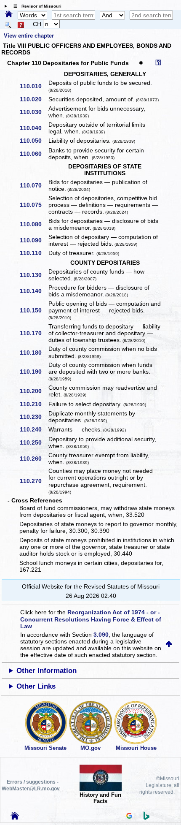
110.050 (34, 140)
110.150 (34, 310)
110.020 (34, 99)
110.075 (34, 204)
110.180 (34, 352)
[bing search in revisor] (146, 817)
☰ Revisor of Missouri (35, 6)
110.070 (34, 185)
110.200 (34, 391)
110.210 (34, 404)
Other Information (46, 671)
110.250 (34, 442)
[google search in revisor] (129, 816)
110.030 (34, 112)
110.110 (34, 253)
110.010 (34, 86)
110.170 (34, 333)
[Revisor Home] (15, 817)
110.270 (34, 481)
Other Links (36, 686)
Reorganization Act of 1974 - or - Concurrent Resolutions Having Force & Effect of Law (90, 619)
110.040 (34, 128)
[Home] (9, 15)
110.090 (34, 240)
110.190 (34, 371)
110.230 (34, 416)
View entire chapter (28, 36)
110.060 (34, 153)
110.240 (34, 429)
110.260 (34, 458)
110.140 (34, 291)
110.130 (34, 274)
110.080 (34, 224)
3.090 (101, 634)
